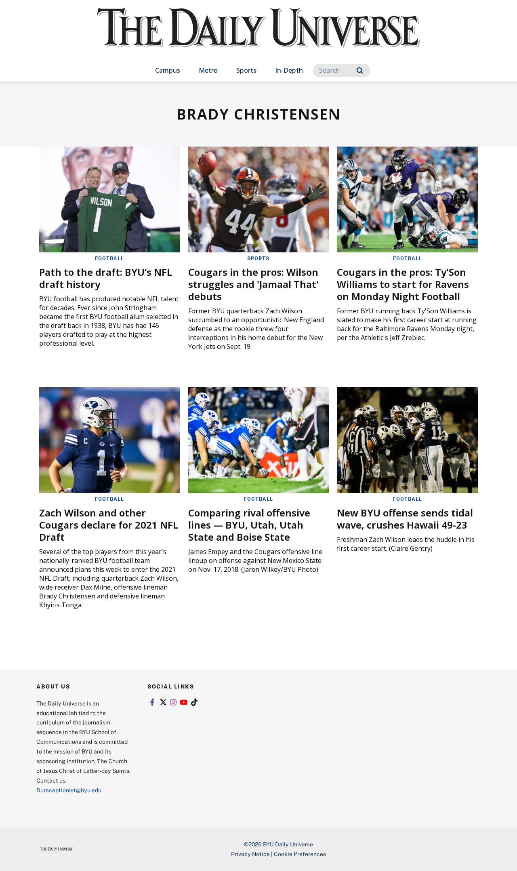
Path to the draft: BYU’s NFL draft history (105, 278)
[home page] (258, 36)
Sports (246, 70)
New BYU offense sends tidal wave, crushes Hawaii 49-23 (405, 518)
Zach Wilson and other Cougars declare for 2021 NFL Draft (108, 525)
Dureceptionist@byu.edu (68, 790)
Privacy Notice (250, 853)
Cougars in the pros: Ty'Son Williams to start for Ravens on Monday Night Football (403, 284)
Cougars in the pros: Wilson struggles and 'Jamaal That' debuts (253, 284)
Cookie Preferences (300, 853)
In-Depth (289, 70)
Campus (167, 70)
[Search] (360, 70)
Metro (208, 70)
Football (109, 258)
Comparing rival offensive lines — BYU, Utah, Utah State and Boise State (249, 525)
